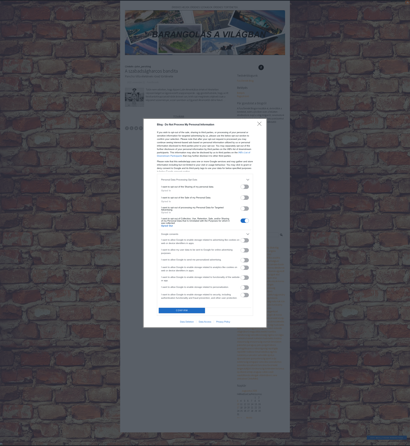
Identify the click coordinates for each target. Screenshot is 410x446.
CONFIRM (182, 310)
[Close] (260, 125)
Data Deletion (187, 321)
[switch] (245, 187)
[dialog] (205, 223)
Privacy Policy (223, 321)
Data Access (205, 321)
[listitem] (205, 179)
